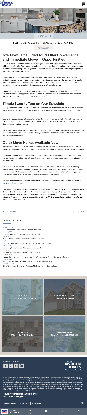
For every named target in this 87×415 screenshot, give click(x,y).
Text (79, 413)
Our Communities (64, 333)
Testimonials (22, 333)
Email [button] (46, 413)
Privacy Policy (24, 403)
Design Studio (22, 296)
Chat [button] (29, 413)
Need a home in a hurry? (64, 296)
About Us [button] (42, 36)
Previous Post (11, 212)
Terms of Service (9, 403)
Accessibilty (36, 403)
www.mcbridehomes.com (12, 183)
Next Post (77, 212)
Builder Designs (16, 396)
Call (62, 413)
